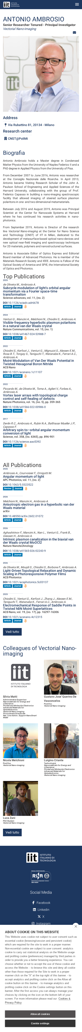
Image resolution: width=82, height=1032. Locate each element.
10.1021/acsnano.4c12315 (22, 617)
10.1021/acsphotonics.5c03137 (25, 582)
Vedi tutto (12, 632)
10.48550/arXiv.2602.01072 (23, 516)
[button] (74, 32)
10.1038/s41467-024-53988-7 (24, 334)
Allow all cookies (40, 1014)
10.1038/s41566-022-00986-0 (24, 407)
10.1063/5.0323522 (18, 484)
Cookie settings (40, 1023)
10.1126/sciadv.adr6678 (21, 302)
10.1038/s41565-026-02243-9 (24, 550)
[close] (75, 926)
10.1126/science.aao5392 (22, 441)
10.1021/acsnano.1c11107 (22, 372)
